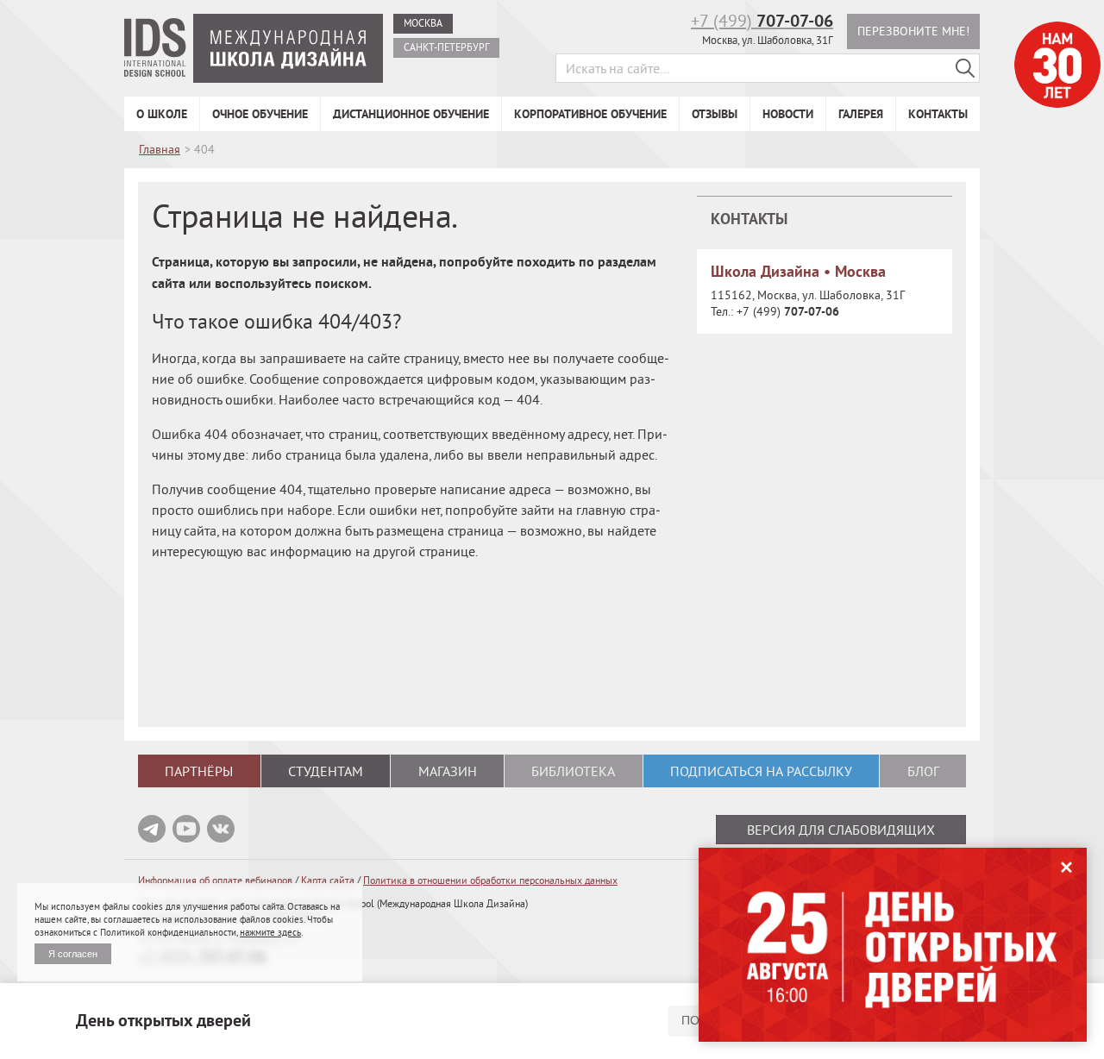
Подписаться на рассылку (761, 771)
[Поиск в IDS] (965, 68)
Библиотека (573, 771)
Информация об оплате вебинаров (215, 880)
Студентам (325, 771)
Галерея (860, 114)
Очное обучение (260, 114)
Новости (787, 114)
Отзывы (714, 114)
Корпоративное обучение (590, 114)
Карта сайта (327, 880)
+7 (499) (762, 20)
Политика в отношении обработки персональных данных (490, 880)
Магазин (447, 771)
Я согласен (72, 954)
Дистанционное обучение (411, 114)
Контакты (938, 114)
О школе (161, 114)
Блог (923, 771)
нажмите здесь (270, 932)
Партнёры (199, 771)
